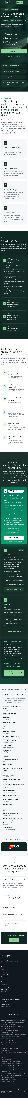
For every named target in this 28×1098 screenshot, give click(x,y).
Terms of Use (4, 989)
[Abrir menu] (25, 2)
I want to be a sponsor (13, 672)
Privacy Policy (4, 991)
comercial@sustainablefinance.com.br (10, 999)
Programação (4, 972)
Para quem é (4, 976)
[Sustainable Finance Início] (5, 2)
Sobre (2, 969)
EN (14, 2)
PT (12, 2)
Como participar (5, 974)
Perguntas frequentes (6, 987)
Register (19, 2)
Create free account (13, 631)
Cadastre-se (4, 984)
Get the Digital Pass (13, 589)
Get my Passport (13, 537)
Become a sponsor (14, 56)
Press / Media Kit (5, 1006)
